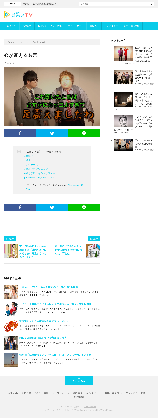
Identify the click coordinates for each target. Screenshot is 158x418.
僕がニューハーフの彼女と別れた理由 (143, 143)
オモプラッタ (90, 406)
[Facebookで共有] (20, 133)
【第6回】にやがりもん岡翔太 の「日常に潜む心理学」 (50, 286)
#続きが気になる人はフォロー (41, 173)
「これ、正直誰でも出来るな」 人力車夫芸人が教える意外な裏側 (55, 303)
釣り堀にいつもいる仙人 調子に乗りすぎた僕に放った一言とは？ (68, 249)
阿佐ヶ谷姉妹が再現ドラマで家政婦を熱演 (42, 337)
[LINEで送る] (84, 133)
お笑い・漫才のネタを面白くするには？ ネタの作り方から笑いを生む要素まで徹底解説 (144, 54)
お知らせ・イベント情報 (50, 25)
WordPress (106, 410)
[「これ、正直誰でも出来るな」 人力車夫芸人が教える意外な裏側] (11, 309)
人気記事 (27, 25)
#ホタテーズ (31, 164)
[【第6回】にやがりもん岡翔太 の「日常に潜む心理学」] (11, 292)
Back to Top (79, 381)
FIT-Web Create (78, 410)
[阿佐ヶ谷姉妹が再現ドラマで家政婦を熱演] (11, 343)
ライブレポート (75, 25)
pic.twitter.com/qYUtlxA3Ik (39, 177)
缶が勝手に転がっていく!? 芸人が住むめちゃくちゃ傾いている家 (55, 354)
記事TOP (11, 25)
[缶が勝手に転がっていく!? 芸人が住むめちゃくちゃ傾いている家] (11, 360)
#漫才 (27, 160)
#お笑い (28, 155)
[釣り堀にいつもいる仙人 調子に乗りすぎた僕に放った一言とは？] (93, 251)
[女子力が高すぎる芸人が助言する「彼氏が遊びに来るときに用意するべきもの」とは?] (11, 251)
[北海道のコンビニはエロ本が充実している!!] (11, 326)
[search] (151, 4)
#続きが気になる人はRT (37, 168)
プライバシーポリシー (137, 393)
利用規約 (79, 396)
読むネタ (94, 25)
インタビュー (111, 25)
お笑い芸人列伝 (131, 25)
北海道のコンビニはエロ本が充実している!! (43, 320)
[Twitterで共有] (52, 133)
